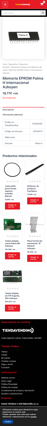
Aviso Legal (6, 381)
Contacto (5, 367)
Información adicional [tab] (13, 115)
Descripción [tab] (8, 110)
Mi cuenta (5, 358)
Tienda (4, 352)
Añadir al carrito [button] (12, 206)
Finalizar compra (8, 361)
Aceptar (8, 422)
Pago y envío (7, 364)
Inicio (5, 64)
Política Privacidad (9, 384)
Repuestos (13, 64)
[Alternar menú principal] (5, 4)
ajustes (33, 417)
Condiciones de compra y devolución (17, 390)
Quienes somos (8, 378)
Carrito (4, 355)
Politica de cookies (9, 387)
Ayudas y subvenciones (11, 393)
